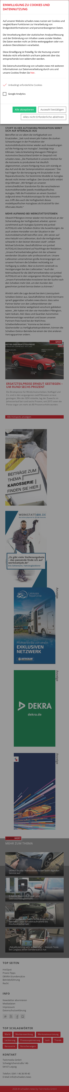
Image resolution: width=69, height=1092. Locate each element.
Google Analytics (16, 93)
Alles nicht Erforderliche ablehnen (43, 117)
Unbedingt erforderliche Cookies (25, 85)
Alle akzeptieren (24, 109)
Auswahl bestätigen (52, 109)
